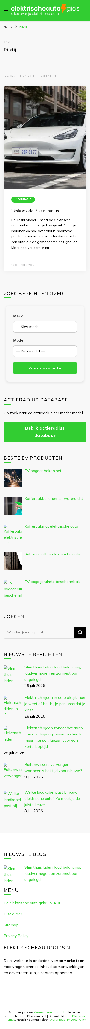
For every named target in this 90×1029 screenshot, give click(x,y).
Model (18, 340)
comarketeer (71, 960)
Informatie (23, 199)
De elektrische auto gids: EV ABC (33, 902)
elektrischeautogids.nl (49, 1012)
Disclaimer (13, 913)
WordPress (57, 1019)
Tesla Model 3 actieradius (35, 210)
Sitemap (11, 924)
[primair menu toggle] (6, 10)
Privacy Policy (16, 935)
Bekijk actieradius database (45, 431)
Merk (18, 315)
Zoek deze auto (45, 368)
